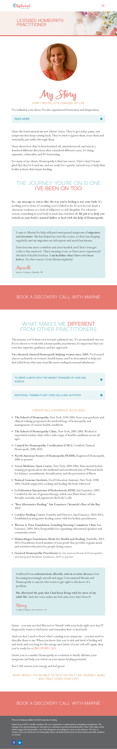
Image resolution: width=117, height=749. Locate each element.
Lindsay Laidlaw (27, 720)
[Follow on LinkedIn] (19, 742)
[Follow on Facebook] (14, 742)
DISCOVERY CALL (45, 648)
